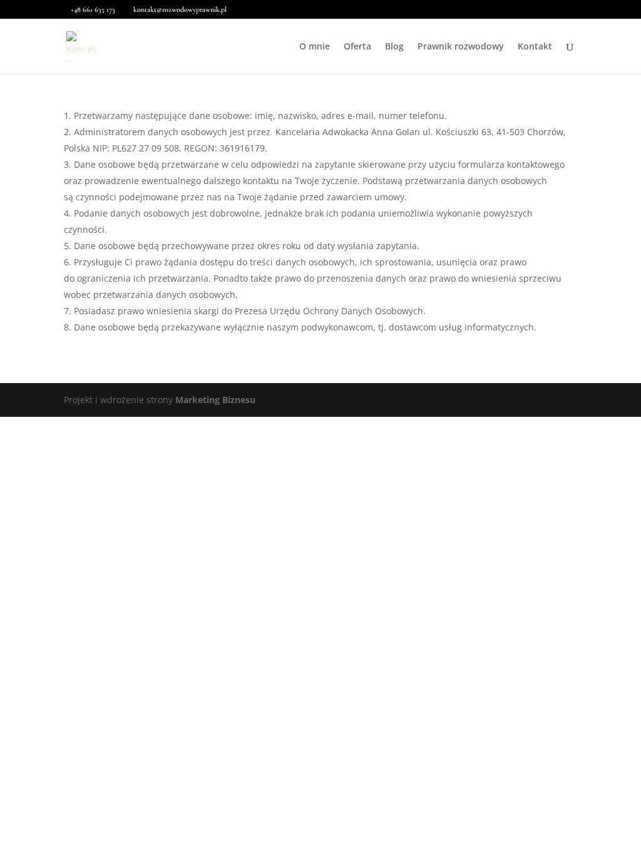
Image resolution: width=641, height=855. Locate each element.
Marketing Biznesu (215, 400)
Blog (394, 47)
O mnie (314, 47)
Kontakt (535, 47)
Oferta (357, 47)
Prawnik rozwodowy (461, 47)
